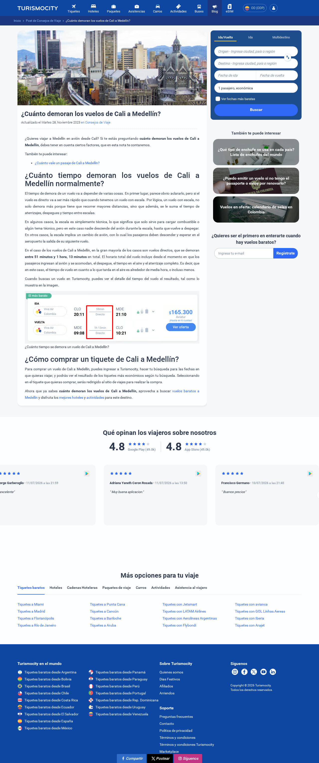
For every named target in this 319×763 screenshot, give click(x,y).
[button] (274, 8)
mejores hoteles (71, 397)
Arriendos (167, 693)
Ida (250, 37)
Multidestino (281, 37)
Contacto (167, 724)
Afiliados (166, 686)
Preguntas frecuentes (176, 717)
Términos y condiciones (177, 738)
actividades (95, 397)
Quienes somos (171, 672)
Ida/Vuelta (225, 37)
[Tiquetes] (37, 7)
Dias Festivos (170, 679)
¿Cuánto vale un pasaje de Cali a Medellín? (67, 163)
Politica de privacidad (176, 731)
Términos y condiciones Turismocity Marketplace (187, 748)
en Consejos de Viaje (95, 122)
